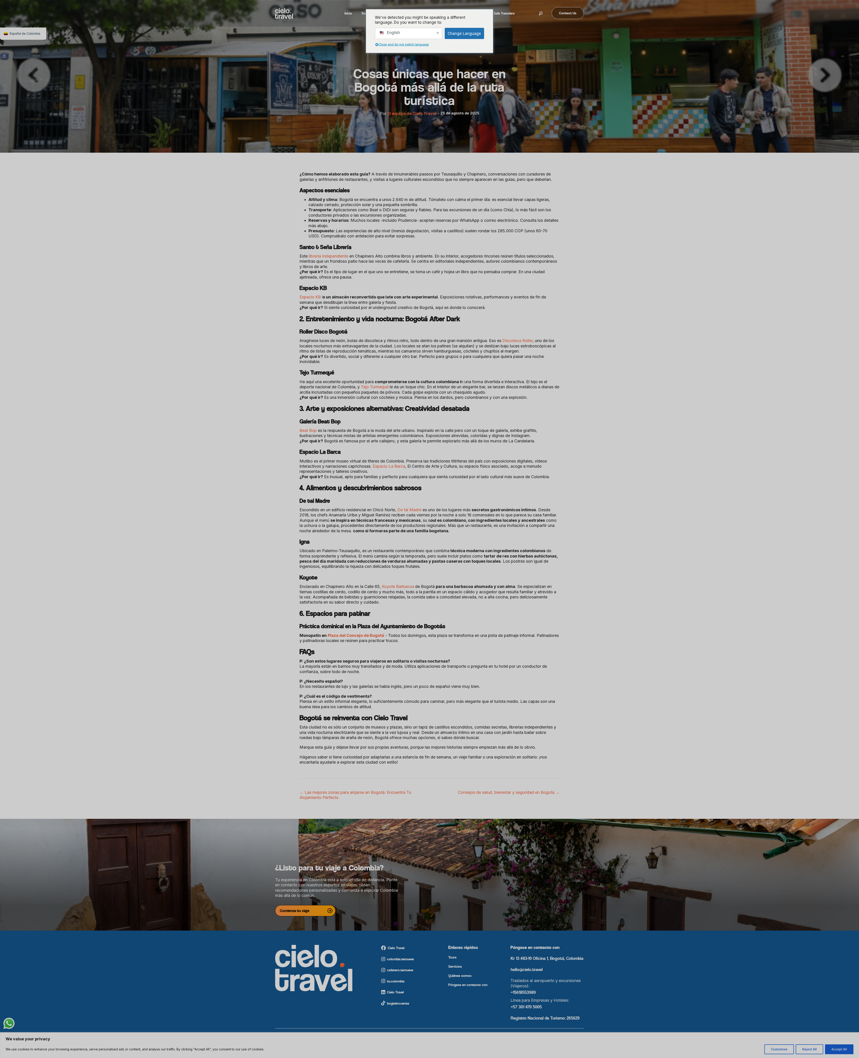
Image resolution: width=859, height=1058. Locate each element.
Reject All (809, 1049)
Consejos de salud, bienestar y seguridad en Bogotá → (508, 792)
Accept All (839, 1049)
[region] (429, 1045)
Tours (452, 957)
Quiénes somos (460, 976)
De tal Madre (408, 509)
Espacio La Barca (388, 466)
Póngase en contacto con (467, 985)
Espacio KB (310, 297)
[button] (540, 13)
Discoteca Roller (517, 340)
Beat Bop (308, 430)
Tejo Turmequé (374, 386)
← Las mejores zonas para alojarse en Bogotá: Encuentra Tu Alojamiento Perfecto (355, 795)
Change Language (464, 33)
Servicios (455, 967)
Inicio (348, 13)
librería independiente (328, 256)
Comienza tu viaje (294, 910)
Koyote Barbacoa (397, 586)
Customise (779, 1049)
